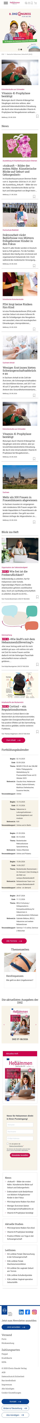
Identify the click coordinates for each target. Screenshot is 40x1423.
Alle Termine (11, 941)
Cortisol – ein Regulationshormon (14, 708)
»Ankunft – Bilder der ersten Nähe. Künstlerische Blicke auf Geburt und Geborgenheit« (19, 170)
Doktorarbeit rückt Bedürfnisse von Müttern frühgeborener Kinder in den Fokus (18, 239)
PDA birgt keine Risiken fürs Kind (17, 305)
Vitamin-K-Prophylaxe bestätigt (16, 94)
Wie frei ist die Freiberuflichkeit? (15, 573)
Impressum (7, 1384)
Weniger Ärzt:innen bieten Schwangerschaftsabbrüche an (19, 370)
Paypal (5, 1354)
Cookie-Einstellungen (11, 1392)
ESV (3, 54)
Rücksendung (8, 1343)
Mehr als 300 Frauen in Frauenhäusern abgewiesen (20, 498)
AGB (3, 1372)
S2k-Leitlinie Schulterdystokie (19, 1275)
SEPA (4, 1362)
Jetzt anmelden (14, 1327)
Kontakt (13, 1401)
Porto (4, 1339)
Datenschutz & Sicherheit (13, 1376)
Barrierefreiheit (9, 1380)
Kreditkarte (7, 1358)
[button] (19, 49)
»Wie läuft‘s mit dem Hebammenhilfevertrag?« (18, 640)
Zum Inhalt (11, 740)
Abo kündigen (8, 1388)
